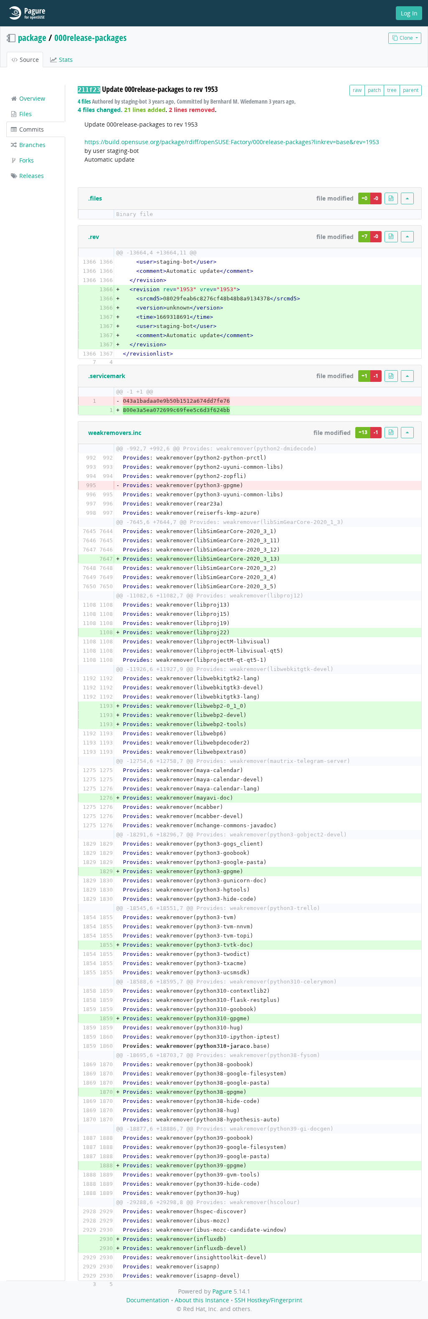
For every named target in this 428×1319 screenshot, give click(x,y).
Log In (409, 13)
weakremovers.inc (114, 433)
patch (374, 90)
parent (410, 90)
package (32, 37)
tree (392, 90)
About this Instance (202, 1300)
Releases (31, 176)
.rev (93, 237)
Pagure (222, 1291)
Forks (26, 160)
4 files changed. (100, 110)
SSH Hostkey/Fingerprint (268, 1300)
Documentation (147, 1300)
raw (357, 90)
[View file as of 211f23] (391, 198)
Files (25, 114)
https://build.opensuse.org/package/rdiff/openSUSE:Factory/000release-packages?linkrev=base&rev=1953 (231, 142)
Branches (32, 145)
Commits (31, 129)
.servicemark (106, 376)
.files (95, 198)
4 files (84, 101)
